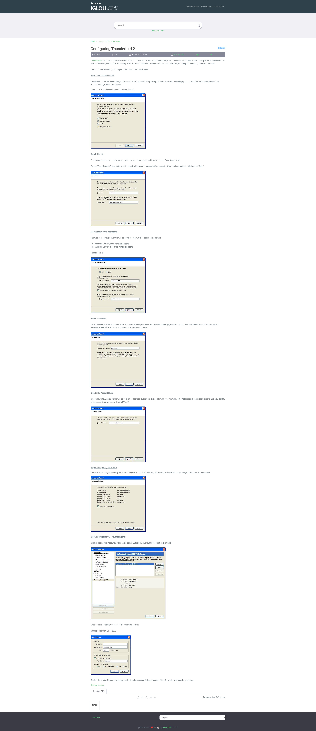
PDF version (178, 54)
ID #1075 (222, 48)
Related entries (97, 685)
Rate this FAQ (98, 691)
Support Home (192, 6)
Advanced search (158, 31)
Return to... (96, 3)
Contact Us (219, 6)
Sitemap (96, 717)
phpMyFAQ (167, 727)
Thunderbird (96, 60)
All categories (207, 6)
